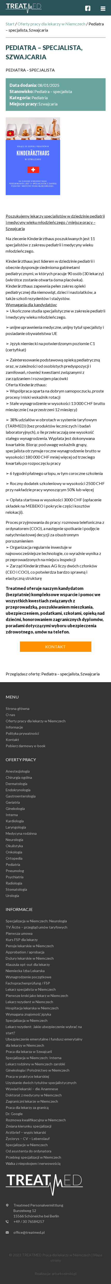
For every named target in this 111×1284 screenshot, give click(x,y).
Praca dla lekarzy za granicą (27, 1107)
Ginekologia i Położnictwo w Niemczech (37, 1070)
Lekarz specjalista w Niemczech (31, 989)
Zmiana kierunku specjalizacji (28, 1126)
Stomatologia (16, 889)
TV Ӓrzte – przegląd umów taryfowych (36, 927)
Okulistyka (14, 846)
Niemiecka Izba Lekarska (25, 970)
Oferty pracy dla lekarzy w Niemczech (51, 23)
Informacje (14, 727)
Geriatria (13, 802)
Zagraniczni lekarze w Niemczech (32, 1101)
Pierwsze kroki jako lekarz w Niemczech (37, 995)
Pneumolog (15, 870)
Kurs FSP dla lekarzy (22, 939)
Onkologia (14, 852)
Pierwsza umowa (19, 933)
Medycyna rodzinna (21, 833)
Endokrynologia (18, 790)
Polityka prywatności (22, 733)
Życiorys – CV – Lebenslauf (28, 1138)
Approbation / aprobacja (25, 952)
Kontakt (55, 646)
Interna (12, 814)
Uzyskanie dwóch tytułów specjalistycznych (41, 1082)
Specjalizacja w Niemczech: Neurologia (36, 921)
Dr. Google (14, 1113)
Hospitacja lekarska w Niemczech (32, 1008)
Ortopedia (14, 858)
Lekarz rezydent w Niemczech (29, 1002)
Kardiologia (15, 821)
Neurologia (14, 839)
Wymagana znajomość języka (28, 1014)
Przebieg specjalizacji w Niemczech (33, 1157)
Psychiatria (14, 877)
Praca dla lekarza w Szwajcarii (29, 1051)
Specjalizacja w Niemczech (26, 1020)
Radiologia (14, 883)
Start (10, 23)
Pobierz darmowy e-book (25, 746)
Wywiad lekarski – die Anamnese (32, 1089)
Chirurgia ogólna (19, 777)
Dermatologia (16, 783)
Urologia (12, 895)
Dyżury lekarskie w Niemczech (30, 958)
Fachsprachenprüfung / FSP (28, 983)
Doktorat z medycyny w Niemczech (34, 1095)
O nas (10, 714)
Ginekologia (15, 808)
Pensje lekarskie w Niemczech (30, 946)
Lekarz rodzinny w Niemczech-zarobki (35, 1064)
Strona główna (17, 708)
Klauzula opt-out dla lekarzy (28, 964)
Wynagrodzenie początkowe (28, 977)
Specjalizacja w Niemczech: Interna (33, 1057)
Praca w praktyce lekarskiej (27, 1076)
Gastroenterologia (21, 796)
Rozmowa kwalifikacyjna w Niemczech (36, 1120)
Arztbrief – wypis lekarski (26, 1132)
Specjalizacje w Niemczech (27, 1145)
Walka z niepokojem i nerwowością (33, 1163)
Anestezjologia (18, 771)
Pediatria (13, 864)
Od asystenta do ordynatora (28, 1151)
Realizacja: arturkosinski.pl (55, 1273)
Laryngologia (16, 827)
